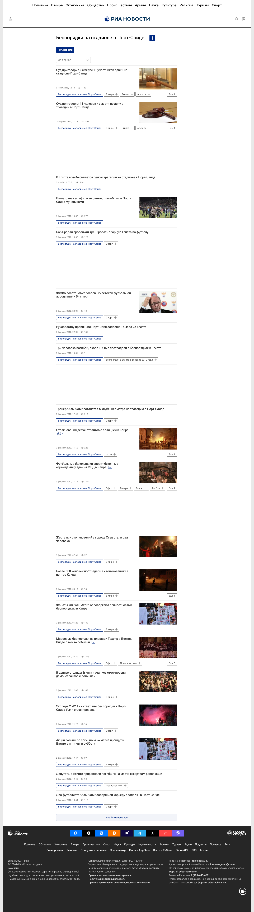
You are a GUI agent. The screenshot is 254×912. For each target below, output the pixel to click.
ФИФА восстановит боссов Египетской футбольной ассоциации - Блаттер (93, 294)
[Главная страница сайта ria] (127, 19)
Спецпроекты (54, 850)
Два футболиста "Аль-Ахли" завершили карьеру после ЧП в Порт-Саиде (108, 795)
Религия (164, 844)
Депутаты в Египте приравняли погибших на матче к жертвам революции (109, 774)
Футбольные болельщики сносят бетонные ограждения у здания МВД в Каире (87, 465)
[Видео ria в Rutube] (127, 833)
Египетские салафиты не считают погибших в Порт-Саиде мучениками (93, 200)
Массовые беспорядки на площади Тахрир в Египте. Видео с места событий (94, 640)
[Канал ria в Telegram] (140, 833)
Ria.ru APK (182, 850)
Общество (45, 844)
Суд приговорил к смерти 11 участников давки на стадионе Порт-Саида (91, 71)
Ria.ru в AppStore (139, 850)
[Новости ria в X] (152, 833)
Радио (188, 844)
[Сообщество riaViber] (178, 833)
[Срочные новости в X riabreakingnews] (165, 833)
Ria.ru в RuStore (162, 850)
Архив (204, 850)
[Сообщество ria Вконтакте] (101, 833)
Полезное (215, 844)
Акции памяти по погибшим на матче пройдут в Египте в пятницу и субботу (90, 741)
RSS (194, 850)
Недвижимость (147, 844)
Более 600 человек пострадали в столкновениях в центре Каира (92, 572)
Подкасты (200, 844)
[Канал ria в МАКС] (76, 833)
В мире (75, 844)
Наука (117, 844)
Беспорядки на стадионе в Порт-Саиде (100, 37)
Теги (227, 844)
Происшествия (91, 844)
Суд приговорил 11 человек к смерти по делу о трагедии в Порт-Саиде (89, 105)
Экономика (60, 844)
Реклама (72, 850)
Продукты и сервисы (93, 850)
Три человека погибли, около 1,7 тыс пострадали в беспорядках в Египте (108, 348)
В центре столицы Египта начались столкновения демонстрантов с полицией (91, 674)
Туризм (176, 844)
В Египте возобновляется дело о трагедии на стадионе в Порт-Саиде (105, 177)
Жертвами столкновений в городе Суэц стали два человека (92, 539)
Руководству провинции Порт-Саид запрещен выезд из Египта (101, 327)
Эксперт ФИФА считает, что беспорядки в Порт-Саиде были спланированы (91, 708)
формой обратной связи (183, 871)
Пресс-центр (118, 850)
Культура (129, 844)
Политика (29, 844)
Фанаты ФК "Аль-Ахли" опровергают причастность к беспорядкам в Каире (94, 606)
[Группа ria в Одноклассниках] (114, 833)
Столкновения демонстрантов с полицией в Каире (92, 431)
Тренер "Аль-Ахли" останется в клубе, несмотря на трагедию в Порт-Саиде (110, 409)
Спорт (106, 844)
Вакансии (13, 868)
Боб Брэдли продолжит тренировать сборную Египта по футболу (102, 232)
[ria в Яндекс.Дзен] (88, 833)
